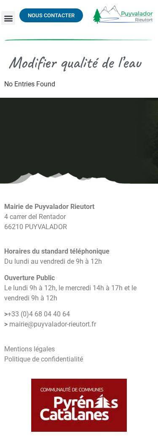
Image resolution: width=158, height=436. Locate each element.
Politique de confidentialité (43, 359)
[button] (8, 18)
